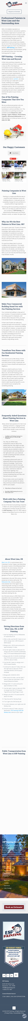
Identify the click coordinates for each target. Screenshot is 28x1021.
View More (15, 153)
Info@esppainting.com (8, 987)
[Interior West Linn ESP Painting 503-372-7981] (8, 175)
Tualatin (6, 883)
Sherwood (7, 885)
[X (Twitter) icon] (14, 1015)
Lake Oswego (7, 888)
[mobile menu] (26, 3)
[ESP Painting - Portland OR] (14, 4)
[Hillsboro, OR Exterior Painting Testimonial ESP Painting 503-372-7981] (20, 175)
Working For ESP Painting (9, 168)
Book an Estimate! (14, 907)
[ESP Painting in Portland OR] (20, 164)
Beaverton (7, 873)
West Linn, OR (6, 562)
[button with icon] (4, 975)
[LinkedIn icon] (15, 1015)
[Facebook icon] (12, 1015)
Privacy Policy (9, 1013)
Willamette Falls (6, 582)
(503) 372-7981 (8, 989)
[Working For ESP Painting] (8, 164)
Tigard (6, 871)
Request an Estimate (14, 11)
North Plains (7, 868)
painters (16, 79)
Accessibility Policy (19, 1013)
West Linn (7, 880)
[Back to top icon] (14, 1008)
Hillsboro (6, 876)
